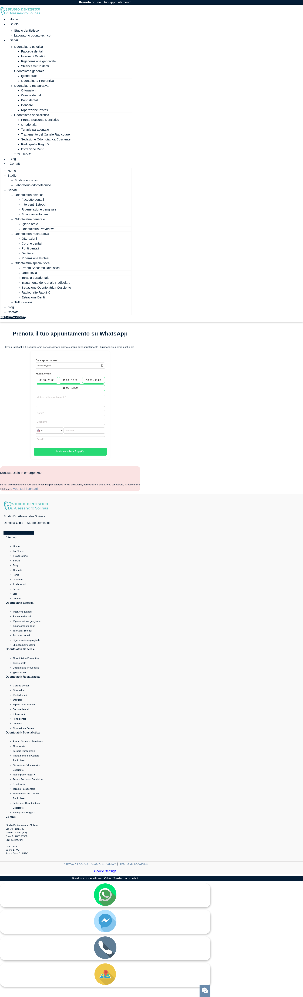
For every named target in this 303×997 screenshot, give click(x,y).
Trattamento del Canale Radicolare (45, 134)
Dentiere (27, 105)
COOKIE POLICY (103, 864)
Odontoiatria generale (29, 71)
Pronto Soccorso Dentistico (40, 119)
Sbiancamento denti (35, 66)
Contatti (15, 163)
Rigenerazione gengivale (38, 61)
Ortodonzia (28, 124)
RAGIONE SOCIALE (133, 864)
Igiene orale (29, 76)
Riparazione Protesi (35, 110)
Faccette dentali (32, 51)
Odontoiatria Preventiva (37, 81)
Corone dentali (31, 95)
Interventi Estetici (33, 56)
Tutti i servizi (22, 154)
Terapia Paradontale (24, 750)
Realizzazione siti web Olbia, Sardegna (99, 878)
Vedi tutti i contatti (25, 489)
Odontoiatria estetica (28, 46)
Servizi (14, 40)
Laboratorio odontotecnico (32, 35)
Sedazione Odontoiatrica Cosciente (45, 139)
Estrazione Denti (32, 149)
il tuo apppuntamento (105, 2)
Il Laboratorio (20, 555)
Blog (13, 159)
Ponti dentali (29, 100)
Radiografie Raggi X (35, 144)
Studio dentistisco (26, 30)
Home (14, 19)
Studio (14, 24)
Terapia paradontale (35, 129)
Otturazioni (28, 90)
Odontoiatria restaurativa (31, 85)
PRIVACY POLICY (76, 864)
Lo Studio (18, 551)
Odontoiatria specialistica (31, 115)
